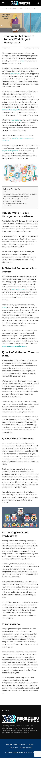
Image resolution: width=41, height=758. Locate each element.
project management (10, 151)
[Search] (38, 3)
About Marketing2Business (16, 744)
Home (3, 8)
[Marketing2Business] (20, 3)
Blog (31, 744)
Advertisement (26, 747)
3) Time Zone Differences (12, 201)
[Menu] (3, 3)
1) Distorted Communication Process (16, 196)
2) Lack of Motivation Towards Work (15, 199)
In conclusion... (8, 206)
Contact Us (13, 747)
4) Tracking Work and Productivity (14, 203)
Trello (4, 307)
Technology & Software (12, 8)
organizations (15, 120)
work (23, 61)
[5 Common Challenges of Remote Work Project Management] (20, 22)
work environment (18, 289)
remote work (15, 74)
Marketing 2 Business (29, 752)
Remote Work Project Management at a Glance (19, 194)
